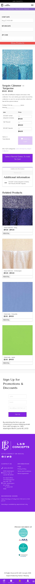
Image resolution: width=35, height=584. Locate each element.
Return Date (6, 26)
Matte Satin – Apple (9, 357)
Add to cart (26, 140)
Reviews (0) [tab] (17, 172)
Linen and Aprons (21, 149)
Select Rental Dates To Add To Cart (17, 157)
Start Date (6, 17)
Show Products (17, 43)
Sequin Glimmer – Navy (10, 227)
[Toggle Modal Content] (32, 5)
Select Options (18, 223)
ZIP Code (5, 35)
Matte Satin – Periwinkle (10, 314)
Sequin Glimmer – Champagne (12, 271)
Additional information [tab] (17, 169)
